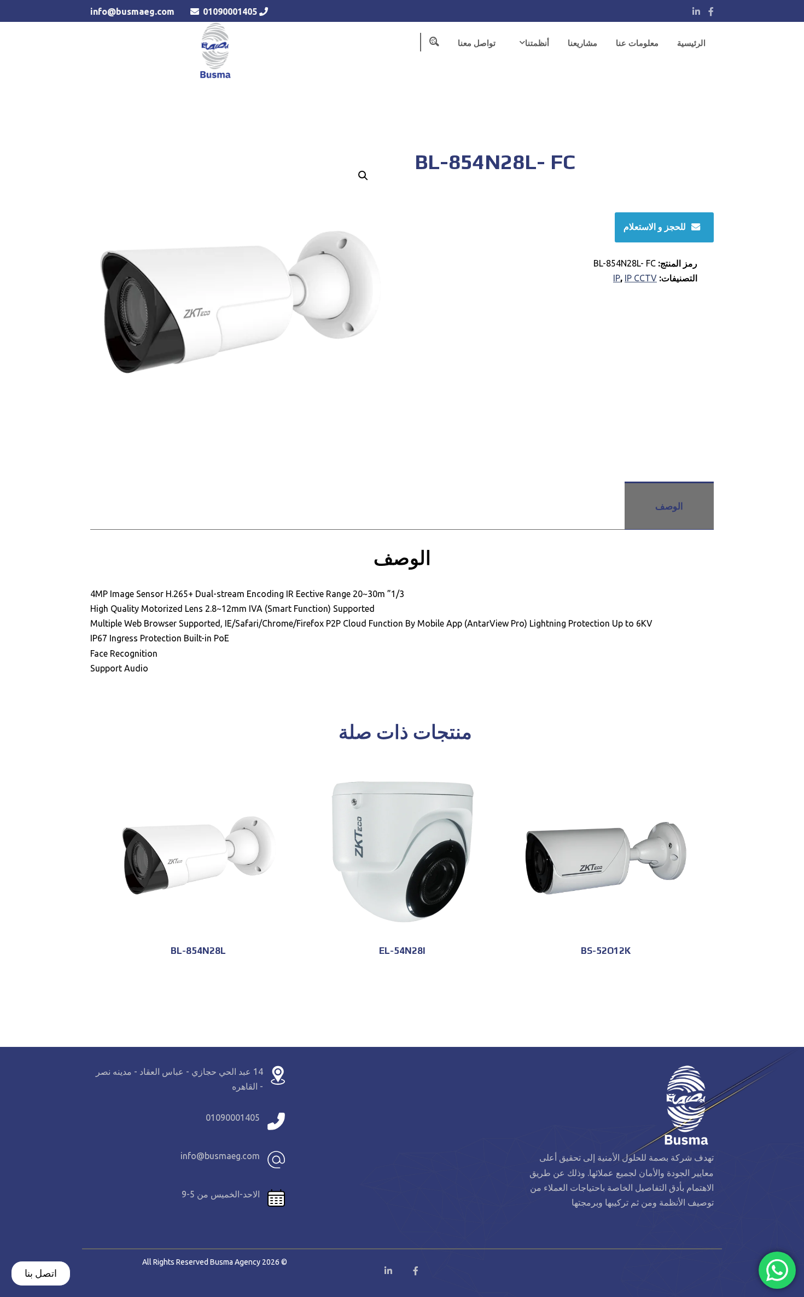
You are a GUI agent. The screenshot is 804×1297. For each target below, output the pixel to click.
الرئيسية (691, 43)
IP (616, 278)
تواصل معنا (477, 43)
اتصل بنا (41, 1272)
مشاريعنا (582, 43)
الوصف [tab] (669, 506)
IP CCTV (641, 278)
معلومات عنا (637, 43)
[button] (363, 176)
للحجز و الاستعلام (655, 226)
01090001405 (230, 11)
